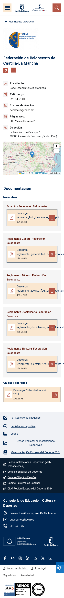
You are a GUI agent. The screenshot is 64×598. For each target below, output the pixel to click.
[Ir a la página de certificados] (32, 589)
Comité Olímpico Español (22, 477)
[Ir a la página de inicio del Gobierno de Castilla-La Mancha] (22, 7)
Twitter (43, 558)
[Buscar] (57, 7)
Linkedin (28, 558)
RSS (35, 558)
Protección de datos (17, 568)
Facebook (5, 558)
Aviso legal (40, 568)
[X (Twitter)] (13, 70)
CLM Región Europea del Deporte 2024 (30, 488)
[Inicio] (40, 7)
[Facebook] (5, 70)
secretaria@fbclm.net (22, 110)
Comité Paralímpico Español (24, 483)
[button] (32, 154)
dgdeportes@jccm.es (22, 519)
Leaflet (24, 173)
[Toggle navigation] (7, 7)
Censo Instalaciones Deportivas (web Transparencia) (29, 464)
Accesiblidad (27, 575)
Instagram (20, 558)
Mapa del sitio (10, 575)
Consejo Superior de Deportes (25, 471)
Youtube (50, 558)
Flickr (12, 558)
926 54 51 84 (17, 99)
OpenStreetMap (41, 173)
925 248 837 (17, 526)
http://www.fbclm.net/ (22, 121)
